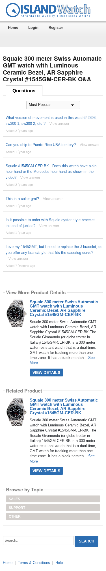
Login (33, 27)
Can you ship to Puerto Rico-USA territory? (41, 145)
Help (59, 563)
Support (17, 508)
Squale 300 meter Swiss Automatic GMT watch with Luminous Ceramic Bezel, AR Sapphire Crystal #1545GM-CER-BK (64, 308)
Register (56, 27)
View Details (46, 372)
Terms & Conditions (34, 563)
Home (13, 27)
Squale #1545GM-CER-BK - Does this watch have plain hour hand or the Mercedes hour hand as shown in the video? (51, 172)
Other (15, 516)
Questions (23, 90)
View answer (59, 124)
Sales (14, 499)
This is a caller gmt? (22, 199)
